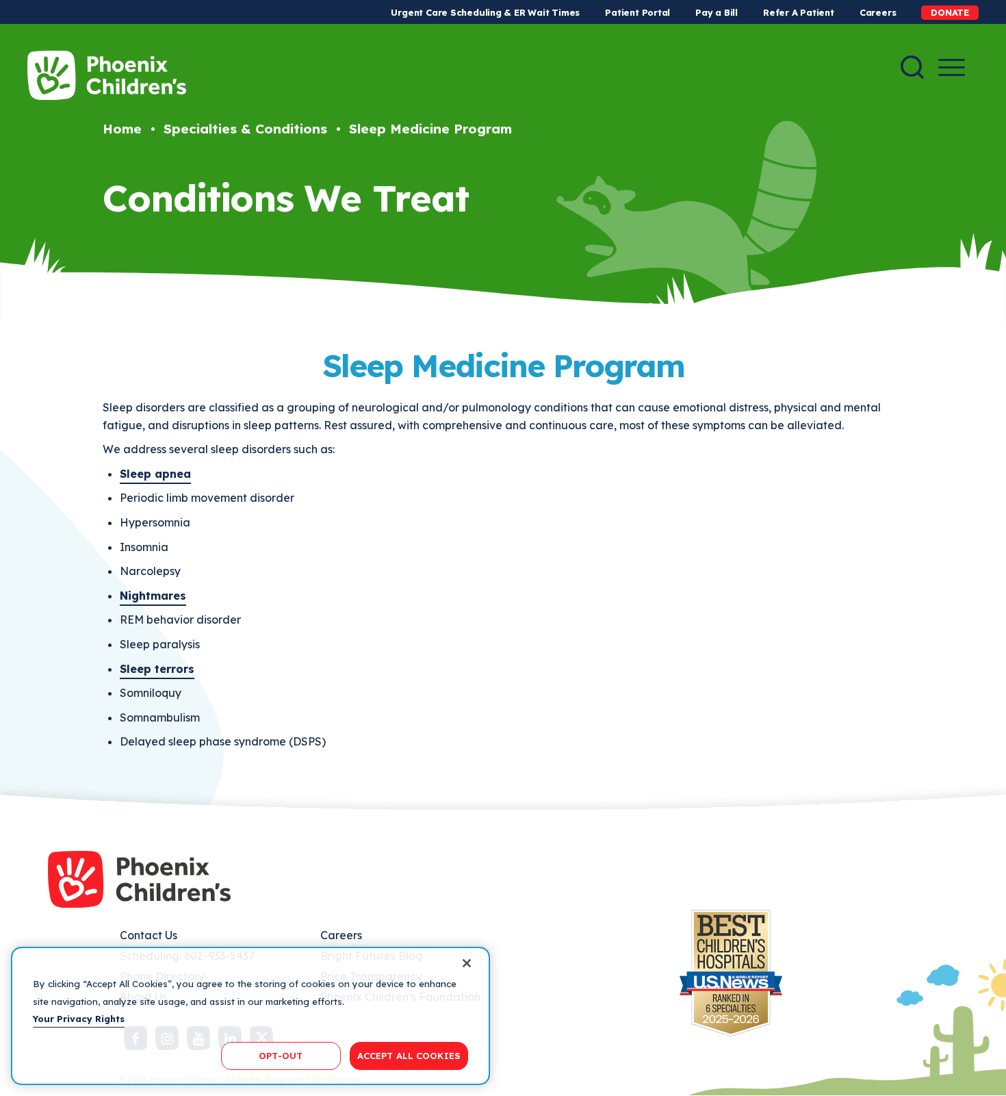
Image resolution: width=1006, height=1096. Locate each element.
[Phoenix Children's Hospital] (106, 75)
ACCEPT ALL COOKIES (409, 1054)
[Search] (912, 67)
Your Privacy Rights (79, 1018)
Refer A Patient (798, 12)
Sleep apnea (155, 474)
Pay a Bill (716, 12)
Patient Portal (637, 12)
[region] (250, 1016)
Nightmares (153, 595)
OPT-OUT (280, 1054)
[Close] (467, 963)
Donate (950, 12)
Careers (878, 12)
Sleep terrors (157, 669)
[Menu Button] (951, 67)
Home (122, 128)
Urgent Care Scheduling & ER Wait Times (485, 12)
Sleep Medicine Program (430, 128)
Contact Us (148, 935)
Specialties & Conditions (245, 128)
